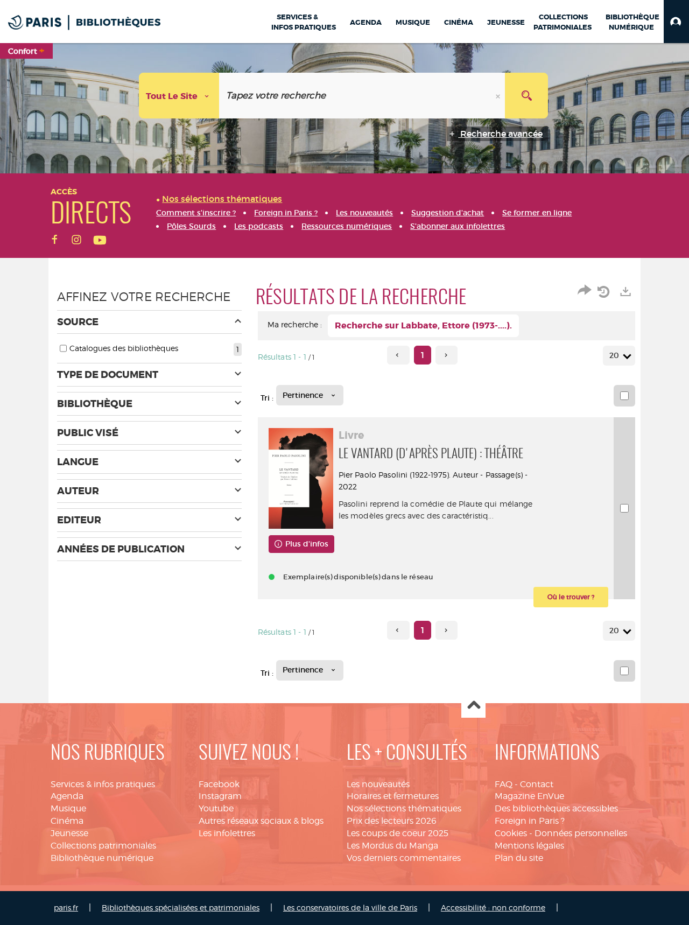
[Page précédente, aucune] (398, 355)
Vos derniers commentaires (404, 858)
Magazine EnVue (529, 796)
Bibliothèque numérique (102, 858)
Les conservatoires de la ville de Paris (350, 907)
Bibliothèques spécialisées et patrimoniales (180, 907)
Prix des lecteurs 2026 (392, 821)
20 (614, 355)
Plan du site (519, 858)
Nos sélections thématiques (404, 808)
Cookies (511, 833)
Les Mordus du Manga (392, 845)
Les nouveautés (378, 784)
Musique (68, 808)
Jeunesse (69, 833)
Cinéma (67, 821)
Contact (536, 784)
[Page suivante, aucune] (446, 355)
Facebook (219, 784)
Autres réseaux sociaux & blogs (261, 821)
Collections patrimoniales (103, 845)
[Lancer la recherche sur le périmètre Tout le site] (526, 95)
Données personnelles (581, 833)
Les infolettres (227, 833)
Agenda (67, 796)
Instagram (220, 796)
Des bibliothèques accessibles (556, 808)
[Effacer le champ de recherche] (499, 95)
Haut (473, 706)
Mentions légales (529, 845)
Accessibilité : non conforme (493, 907)
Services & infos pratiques (103, 784)
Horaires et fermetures (393, 796)
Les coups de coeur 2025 (397, 833)
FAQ (503, 784)
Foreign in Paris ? (530, 821)
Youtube (216, 808)
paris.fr (66, 907)
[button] (676, 21)
